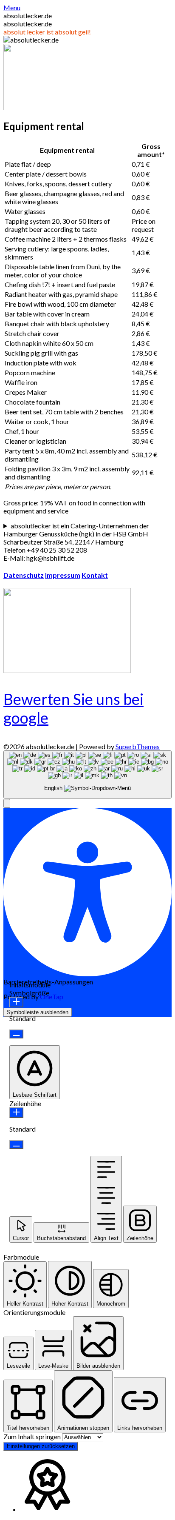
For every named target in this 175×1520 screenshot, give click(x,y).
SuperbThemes (138, 746)
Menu (11, 7)
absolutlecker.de (27, 15)
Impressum (62, 575)
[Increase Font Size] (16, 1002)
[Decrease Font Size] (16, 1033)
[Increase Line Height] (16, 1112)
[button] (6, 803)
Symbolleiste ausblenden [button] (37, 1012)
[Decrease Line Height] (16, 1144)
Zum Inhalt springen (32, 1436)
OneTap (51, 996)
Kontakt (95, 575)
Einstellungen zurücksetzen (41, 1446)
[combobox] (87, 774)
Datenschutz (23, 575)
